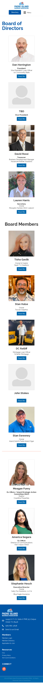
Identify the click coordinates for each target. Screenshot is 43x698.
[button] (21, 76)
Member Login (7, 638)
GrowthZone (26, 680)
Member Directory (8, 640)
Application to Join (8, 643)
